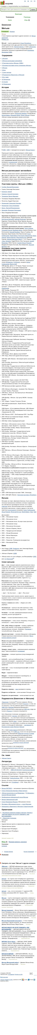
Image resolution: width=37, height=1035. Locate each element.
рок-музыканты (12, 510)
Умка (31, 512)
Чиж (35, 512)
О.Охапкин (17, 262)
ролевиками (21, 651)
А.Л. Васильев (8, 559)
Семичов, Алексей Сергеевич (10, 194)
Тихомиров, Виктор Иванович (10, 196)
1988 (11, 548)
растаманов (27, 725)
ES (31, 1)
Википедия (18, 14)
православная (13, 730)
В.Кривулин (9, 262)
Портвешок (28, 629)
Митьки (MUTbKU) (7, 788)
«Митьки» (5, 866)
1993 (8, 150)
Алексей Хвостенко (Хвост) (14, 239)
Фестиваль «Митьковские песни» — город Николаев (16, 804)
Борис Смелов (25, 115)
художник (4, 846)
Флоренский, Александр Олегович (11, 203)
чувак (14, 721)
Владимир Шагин (15, 115)
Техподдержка (11, 974)
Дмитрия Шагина (19, 46)
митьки (4, 878)
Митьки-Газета (30, 150)
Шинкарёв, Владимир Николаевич (11, 210)
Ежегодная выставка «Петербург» (26, 495)
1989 (15, 553)
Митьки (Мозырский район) (10, 962)
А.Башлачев (5, 288)
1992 (4, 150)
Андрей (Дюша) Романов (24, 243)
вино (17, 689)
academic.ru (6, 3)
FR (34, 1)
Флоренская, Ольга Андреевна (10, 205)
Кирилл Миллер (11, 237)
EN (25, 1)
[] (21, 742)
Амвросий (20, 733)
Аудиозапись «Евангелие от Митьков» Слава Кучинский (17, 806)
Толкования (10, 17)
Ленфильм (16, 548)
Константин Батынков (8, 219)
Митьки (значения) (7, 910)
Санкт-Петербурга (26, 43)
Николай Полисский (20, 219)
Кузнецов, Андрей (7, 191)
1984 (10, 52)
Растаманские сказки (8, 726)
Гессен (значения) (29, 851)
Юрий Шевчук (14, 235)
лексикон (14, 716)
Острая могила (8, 851)
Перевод (12, 31)
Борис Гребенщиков (29, 510)
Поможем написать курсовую (18, 842)
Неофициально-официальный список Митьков (15, 797)
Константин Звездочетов (25, 235)
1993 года (27, 709)
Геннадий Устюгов (7, 230)
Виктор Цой (13, 264)
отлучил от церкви (29, 733)
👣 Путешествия (4, 977)
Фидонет (9, 711)
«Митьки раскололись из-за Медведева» (13, 793)
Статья (4, 802)
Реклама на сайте (19, 974)
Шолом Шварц (6, 115)
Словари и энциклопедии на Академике (14, 6)
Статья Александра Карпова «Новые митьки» (14, 790)
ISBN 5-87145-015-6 (16, 770)
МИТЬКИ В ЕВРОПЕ (7, 954)
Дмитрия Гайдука (19, 726)
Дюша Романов (6, 512)
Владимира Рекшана (12, 802)
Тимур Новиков (28, 228)
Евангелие (5, 702)
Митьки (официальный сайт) (10, 799)
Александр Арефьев (21, 113)
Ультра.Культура (14, 778)
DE (28, 1)
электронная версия (28, 770)
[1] (13, 558)
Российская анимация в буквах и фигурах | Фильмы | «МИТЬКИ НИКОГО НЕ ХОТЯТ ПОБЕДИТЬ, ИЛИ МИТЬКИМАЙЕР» (17, 814)
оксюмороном (13, 162)
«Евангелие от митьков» (9, 818)
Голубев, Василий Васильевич (10, 187)
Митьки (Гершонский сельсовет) (12, 920)
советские (4, 506)
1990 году (4, 707)
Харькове (11, 707)
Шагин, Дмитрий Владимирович (11, 208)
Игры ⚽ (27, 20)
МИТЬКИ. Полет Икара (8, 941)
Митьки (4, 898)
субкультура (32, 46)
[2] (16, 701)
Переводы (27, 17)
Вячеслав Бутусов (21, 237)
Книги (10, 20)
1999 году (16, 731)
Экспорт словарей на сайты (6, 979)
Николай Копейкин (14, 232)
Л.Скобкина (15, 782)
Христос (25, 703)
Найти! (33, 9)
